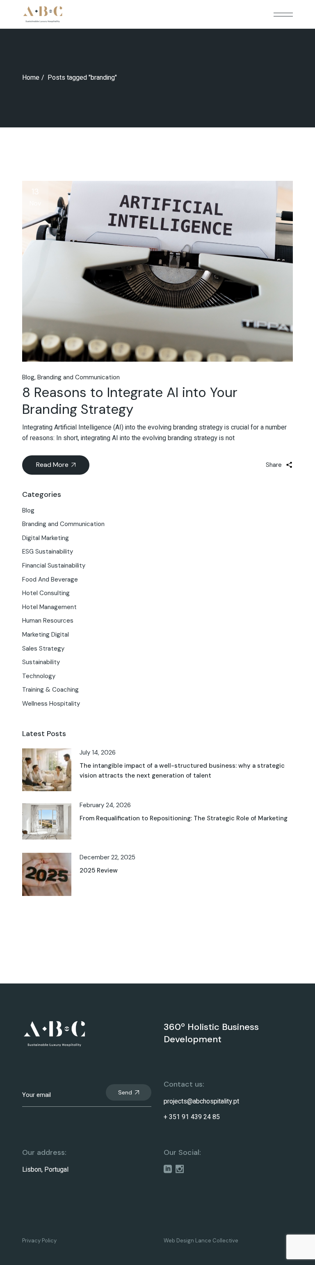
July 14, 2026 (98, 752)
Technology (38, 676)
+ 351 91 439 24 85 (192, 1117)
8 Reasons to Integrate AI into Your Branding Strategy (129, 400)
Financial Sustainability (53, 565)
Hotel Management (49, 607)
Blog (28, 377)
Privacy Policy (39, 1240)
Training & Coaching (50, 690)
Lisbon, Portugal (45, 1170)
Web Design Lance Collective (201, 1240)
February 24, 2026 (105, 805)
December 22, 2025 (107, 857)
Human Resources (47, 620)
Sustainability (41, 662)
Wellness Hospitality (51, 703)
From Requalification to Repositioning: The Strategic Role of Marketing (184, 818)
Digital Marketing (45, 538)
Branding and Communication (78, 377)
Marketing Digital (45, 634)
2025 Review (99, 870)
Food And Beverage (50, 579)
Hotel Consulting (46, 593)
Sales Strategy (43, 648)
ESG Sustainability (47, 551)
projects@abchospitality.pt (201, 1101)
